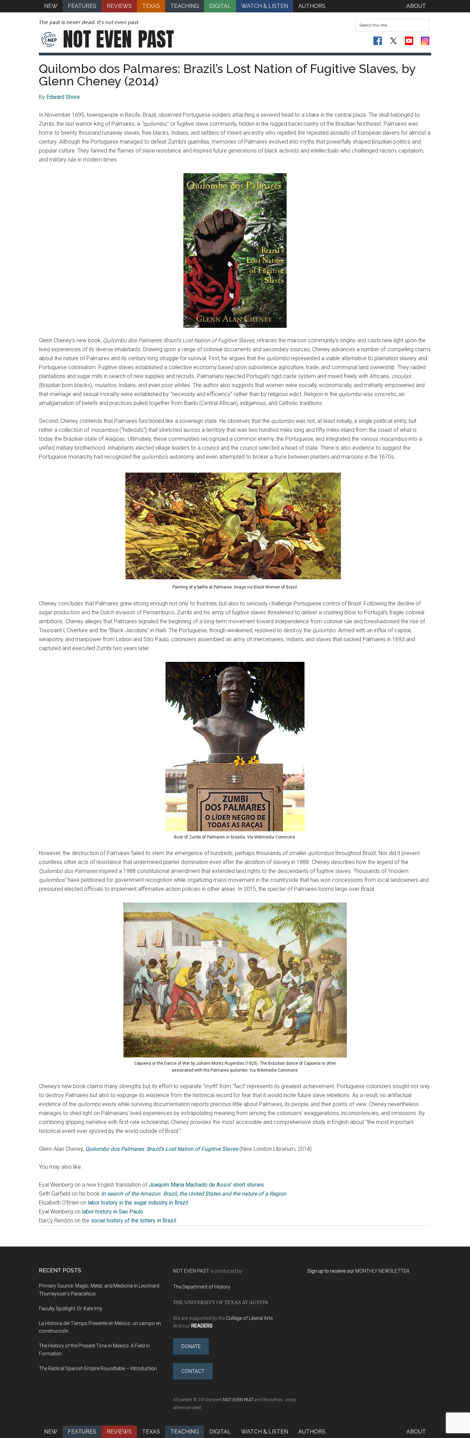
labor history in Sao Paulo (112, 1211)
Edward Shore (63, 97)
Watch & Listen (264, 1431)
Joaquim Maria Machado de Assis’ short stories (206, 1184)
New (50, 1431)
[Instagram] (425, 41)
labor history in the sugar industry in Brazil (138, 1202)
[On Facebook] (377, 41)
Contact (192, 1371)
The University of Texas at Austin (220, 1302)
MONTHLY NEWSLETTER (382, 1271)
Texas (151, 1431)
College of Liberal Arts (249, 1318)
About (416, 1431)
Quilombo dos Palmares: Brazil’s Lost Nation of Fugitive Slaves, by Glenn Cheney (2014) (227, 74)
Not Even (118, 39)
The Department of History (201, 1287)
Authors (311, 1431)
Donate (191, 1346)
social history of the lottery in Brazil (133, 1220)
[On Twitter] (393, 41)
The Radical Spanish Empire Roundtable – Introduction (98, 1368)
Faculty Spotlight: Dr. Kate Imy (70, 1308)
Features (82, 1431)
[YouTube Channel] (409, 41)
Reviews (119, 1431)
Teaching (184, 1431)
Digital (220, 1431)
